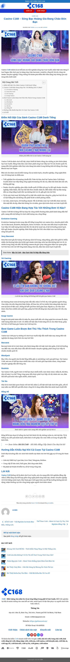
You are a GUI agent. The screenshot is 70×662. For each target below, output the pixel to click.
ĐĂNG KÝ (29, 11)
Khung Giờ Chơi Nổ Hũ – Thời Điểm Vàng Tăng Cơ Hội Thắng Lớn (31, 549)
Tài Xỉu (9, 106)
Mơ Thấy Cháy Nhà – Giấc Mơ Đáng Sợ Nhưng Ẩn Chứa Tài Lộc (30, 567)
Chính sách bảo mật (28, 630)
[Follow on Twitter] (28, 634)
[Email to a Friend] (36, 496)
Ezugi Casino (10, 95)
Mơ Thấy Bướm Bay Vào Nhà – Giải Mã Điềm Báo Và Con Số (28, 573)
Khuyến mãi (45, 630)
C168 (3, 599)
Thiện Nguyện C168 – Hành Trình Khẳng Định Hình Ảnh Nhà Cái (30, 561)
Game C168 (35, 16)
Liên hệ (58, 630)
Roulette (9, 104)
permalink (50, 503)
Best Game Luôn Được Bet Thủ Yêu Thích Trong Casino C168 (24, 98)
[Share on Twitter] (33, 496)
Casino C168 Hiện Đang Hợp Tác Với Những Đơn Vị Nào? (23, 87)
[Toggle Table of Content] (43, 82)
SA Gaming (10, 93)
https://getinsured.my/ (38, 621)
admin (45, 27)
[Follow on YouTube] (35, 634)
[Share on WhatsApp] (26, 496)
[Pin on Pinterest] (39, 496)
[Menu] (3, 5)
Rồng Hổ (9, 108)
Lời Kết (6, 112)
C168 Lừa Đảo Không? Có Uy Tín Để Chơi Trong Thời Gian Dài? (30, 555)
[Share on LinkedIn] (43, 496)
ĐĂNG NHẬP (41, 11)
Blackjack (10, 102)
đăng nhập (14, 536)
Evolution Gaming (12, 89)
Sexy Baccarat (11, 91)
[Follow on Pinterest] (31, 634)
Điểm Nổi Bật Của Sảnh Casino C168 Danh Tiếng (20, 85)
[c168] (35, 6)
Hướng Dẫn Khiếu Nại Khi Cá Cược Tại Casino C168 (21, 110)
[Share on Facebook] (30, 496)
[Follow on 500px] (38, 634)
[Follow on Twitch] (41, 634)
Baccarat (9, 100)
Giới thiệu (12, 630)
